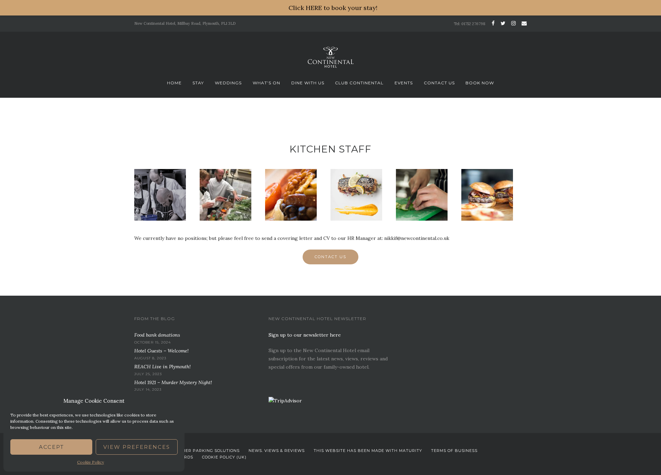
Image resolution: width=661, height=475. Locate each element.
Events (404, 82)
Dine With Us (307, 82)
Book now (479, 82)
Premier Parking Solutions (205, 450)
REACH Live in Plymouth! (162, 366)
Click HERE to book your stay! (332, 8)
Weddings (228, 82)
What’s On (266, 82)
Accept (51, 447)
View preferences (136, 447)
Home (174, 82)
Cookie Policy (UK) (224, 457)
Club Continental (359, 82)
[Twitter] (503, 23)
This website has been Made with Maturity (368, 450)
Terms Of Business (454, 450)
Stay (198, 82)
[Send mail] (523, 23)
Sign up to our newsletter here (305, 335)
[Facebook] (493, 23)
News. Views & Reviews (277, 450)
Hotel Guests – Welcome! (161, 351)
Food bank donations (157, 335)
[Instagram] (513, 23)
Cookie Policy (90, 462)
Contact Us (439, 82)
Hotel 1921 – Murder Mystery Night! (173, 382)
